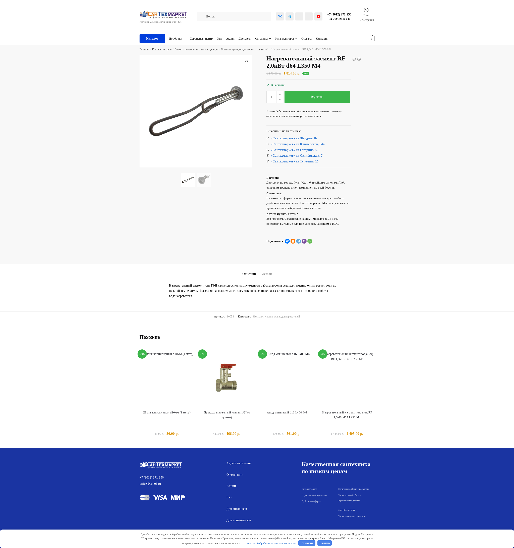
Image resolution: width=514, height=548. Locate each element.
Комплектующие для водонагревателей (244, 49)
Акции (231, 486)
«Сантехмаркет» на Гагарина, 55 (294, 150)
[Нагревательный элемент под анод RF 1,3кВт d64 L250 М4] (347, 378)
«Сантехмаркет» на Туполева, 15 (294, 161)
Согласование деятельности (351, 516)
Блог (229, 497)
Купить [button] (166, 443)
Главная (144, 49)
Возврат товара (309, 489)
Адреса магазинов (238, 463)
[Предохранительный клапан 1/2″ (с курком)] (227, 378)
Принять (324, 542)
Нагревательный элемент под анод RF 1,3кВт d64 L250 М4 (347, 415)
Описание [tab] (249, 274)
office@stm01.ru (150, 483)
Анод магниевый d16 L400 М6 (287, 412)
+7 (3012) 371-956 (152, 477)
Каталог (152, 38)
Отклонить (307, 542)
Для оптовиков (236, 508)
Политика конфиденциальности (353, 489)
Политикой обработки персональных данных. (271, 542)
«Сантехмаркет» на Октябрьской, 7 (296, 155)
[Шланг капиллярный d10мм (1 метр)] (167, 378)
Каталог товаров (162, 49)
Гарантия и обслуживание (314, 495)
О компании (234, 474)
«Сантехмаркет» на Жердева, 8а (294, 138)
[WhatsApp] (309, 241)
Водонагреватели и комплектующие (196, 49)
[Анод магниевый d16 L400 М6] (287, 378)
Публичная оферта (311, 501)
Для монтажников (238, 520)
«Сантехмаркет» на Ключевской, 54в (298, 144)
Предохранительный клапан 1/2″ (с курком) (227, 415)
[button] (246, 61)
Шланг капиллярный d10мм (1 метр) (167, 412)
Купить (317, 97)
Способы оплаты (346, 510)
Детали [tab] (267, 274)
